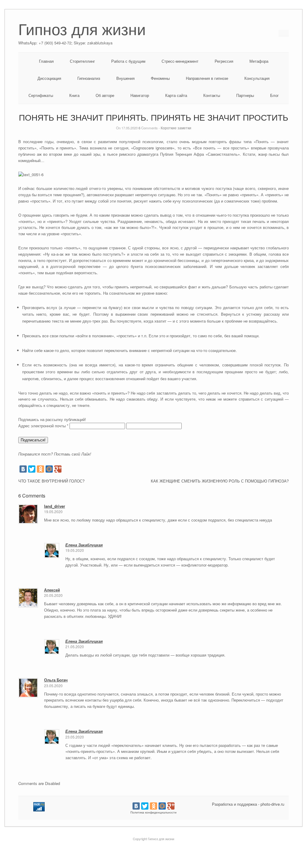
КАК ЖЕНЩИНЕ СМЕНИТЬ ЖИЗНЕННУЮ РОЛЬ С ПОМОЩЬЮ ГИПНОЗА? (220, 481)
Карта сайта (176, 95)
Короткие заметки (176, 127)
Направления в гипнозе (207, 78)
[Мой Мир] (49, 469)
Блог (274, 95)
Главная (46, 61)
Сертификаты (40, 95)
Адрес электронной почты (43, 426)
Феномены (160, 78)
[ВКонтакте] (23, 469)
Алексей (52, 590)
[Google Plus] (57, 469)
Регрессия (224, 61)
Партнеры (245, 95)
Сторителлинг (82, 61)
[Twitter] (31, 469)
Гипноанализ (88, 78)
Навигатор (139, 95)
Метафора (258, 61)
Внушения (125, 78)
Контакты (211, 95)
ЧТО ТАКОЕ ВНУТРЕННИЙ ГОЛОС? (51, 481)
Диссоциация (49, 78)
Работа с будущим (128, 61)
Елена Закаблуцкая (84, 545)
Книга (74, 95)
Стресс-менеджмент (180, 61)
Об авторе (105, 95)
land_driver (54, 506)
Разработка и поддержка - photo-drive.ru (248, 804)
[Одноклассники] (40, 469)
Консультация (257, 78)
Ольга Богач (56, 680)
